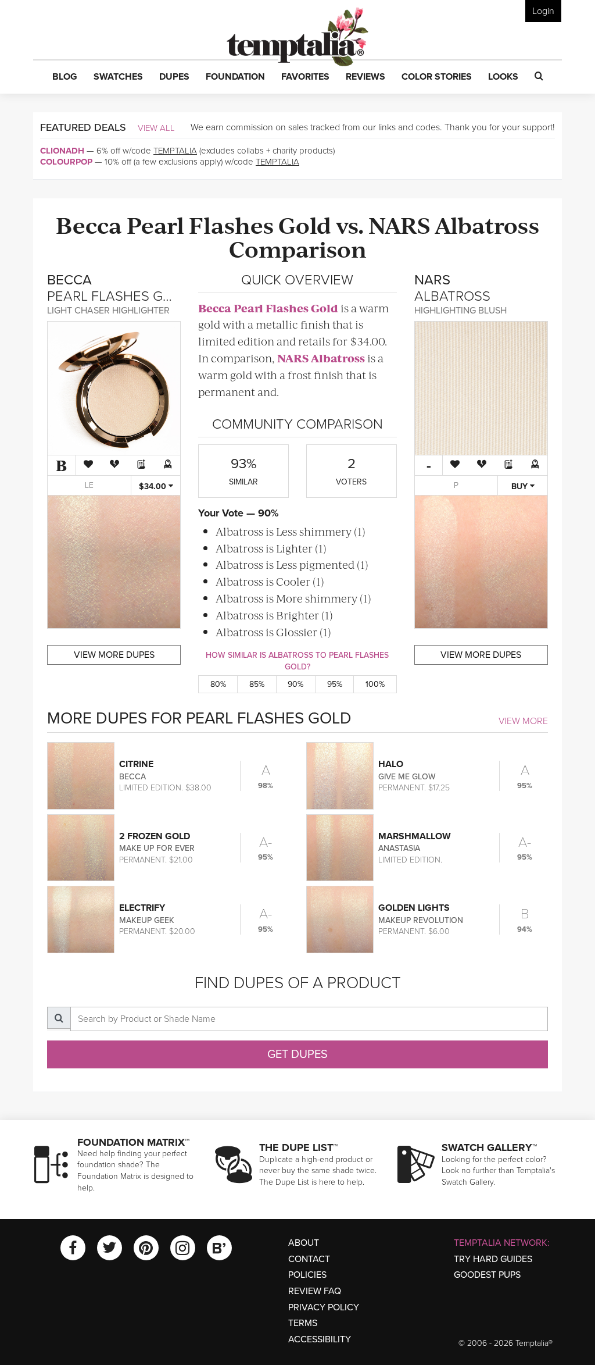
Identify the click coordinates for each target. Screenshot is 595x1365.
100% (375, 684)
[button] (64, 77)
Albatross (487, 224)
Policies (307, 1275)
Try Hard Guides (493, 1259)
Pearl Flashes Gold (229, 224)
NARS (399, 224)
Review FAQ (314, 1291)
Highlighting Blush (460, 310)
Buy (520, 486)
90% (295, 684)
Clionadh (62, 150)
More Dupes (114, 655)
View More (523, 721)
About (303, 1243)
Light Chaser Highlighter (108, 310)
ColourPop (66, 161)
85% (256, 684)
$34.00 (154, 486)
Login (543, 11)
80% (218, 684)
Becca (89, 224)
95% (334, 684)
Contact (309, 1259)
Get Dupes (297, 1054)
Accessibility (319, 1339)
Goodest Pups (487, 1275)
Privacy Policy (323, 1307)
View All (156, 128)
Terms (302, 1323)
